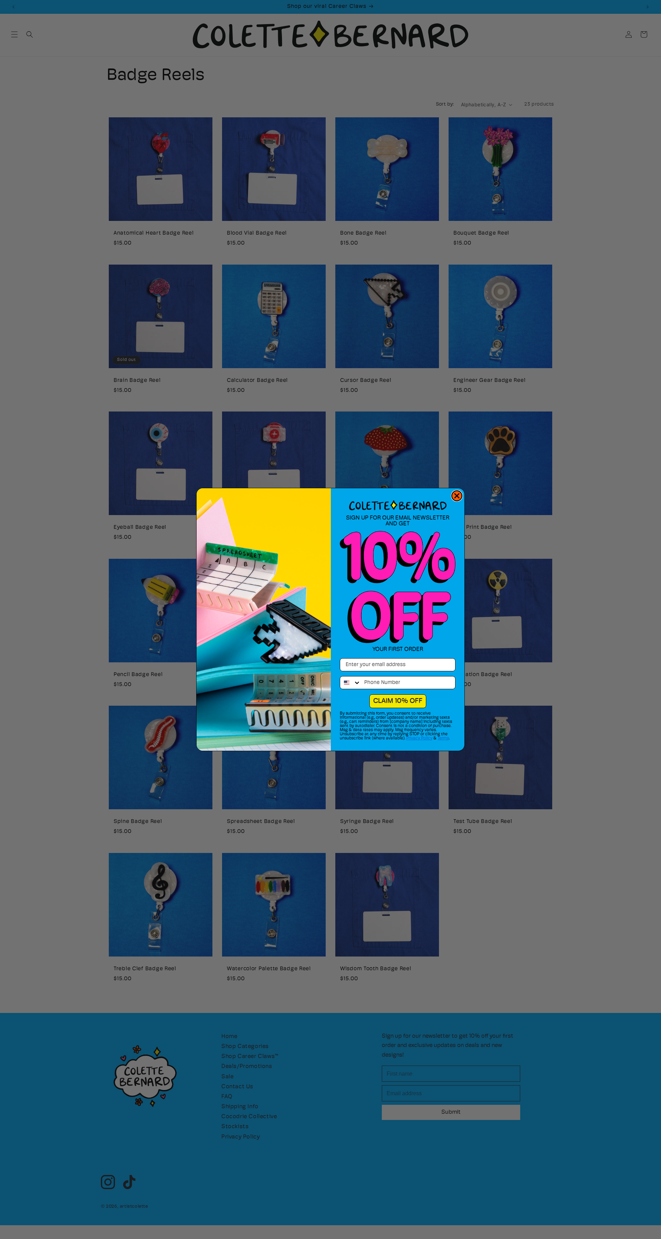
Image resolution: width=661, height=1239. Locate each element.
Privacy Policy (419, 738)
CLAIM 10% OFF (397, 701)
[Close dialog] (457, 496)
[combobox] (350, 682)
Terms (443, 738)
